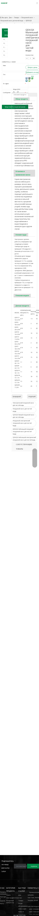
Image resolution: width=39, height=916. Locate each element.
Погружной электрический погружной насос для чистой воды (22, 423)
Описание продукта (20, 95)
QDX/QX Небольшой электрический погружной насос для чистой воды (24, 439)
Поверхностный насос (6, 39)
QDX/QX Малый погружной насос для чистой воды (23, 416)
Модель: (15, 90)
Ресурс (20, 903)
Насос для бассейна (6, 55)
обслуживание (23, 906)
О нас (20, 898)
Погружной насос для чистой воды (22, 410)
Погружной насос (6, 43)
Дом (19, 895)
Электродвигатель (12, 898)
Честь (2, 903)
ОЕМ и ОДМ (22, 909)
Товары (20, 900)
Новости (21, 912)
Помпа (8, 895)
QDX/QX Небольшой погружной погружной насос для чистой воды (23, 431)
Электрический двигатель (6, 51)
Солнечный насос (6, 47)
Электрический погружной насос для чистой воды (23, 404)
